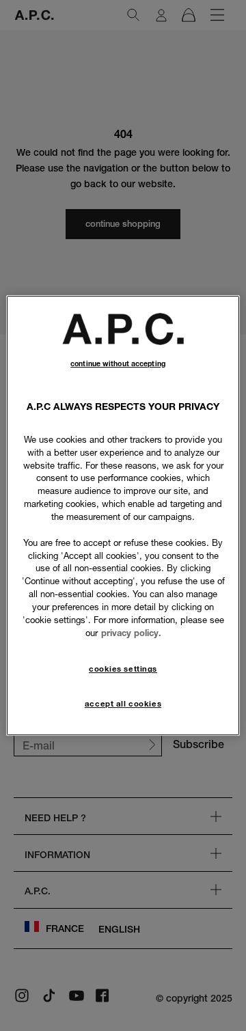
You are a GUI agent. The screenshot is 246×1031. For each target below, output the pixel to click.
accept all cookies (123, 704)
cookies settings (123, 669)
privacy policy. (131, 632)
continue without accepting (117, 363)
